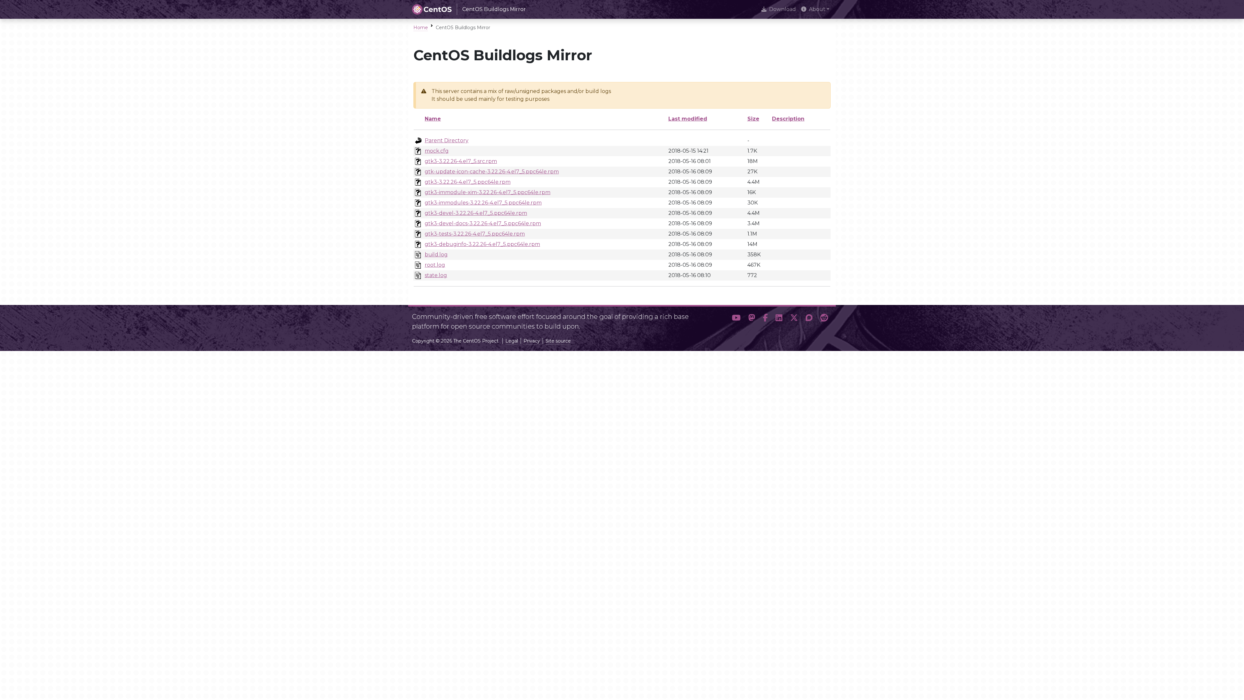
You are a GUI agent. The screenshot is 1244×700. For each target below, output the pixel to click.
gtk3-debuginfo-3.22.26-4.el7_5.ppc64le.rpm (482, 244)
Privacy (532, 341)
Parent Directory (446, 140)
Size (753, 119)
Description (788, 119)
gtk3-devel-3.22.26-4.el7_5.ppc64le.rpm (476, 213)
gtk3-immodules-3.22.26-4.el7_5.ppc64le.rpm (483, 203)
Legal (511, 341)
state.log (436, 275)
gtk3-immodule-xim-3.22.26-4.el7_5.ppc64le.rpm (487, 192)
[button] (736, 319)
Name (433, 119)
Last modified (687, 119)
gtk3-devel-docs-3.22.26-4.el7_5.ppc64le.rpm (483, 223)
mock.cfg (437, 151)
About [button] (817, 9)
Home (420, 27)
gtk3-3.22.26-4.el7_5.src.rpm (461, 161)
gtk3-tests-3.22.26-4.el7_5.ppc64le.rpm (475, 234)
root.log (435, 265)
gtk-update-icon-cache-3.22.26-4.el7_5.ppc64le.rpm (492, 172)
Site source (558, 341)
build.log (436, 254)
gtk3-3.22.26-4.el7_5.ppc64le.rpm (468, 182)
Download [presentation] (782, 9)
